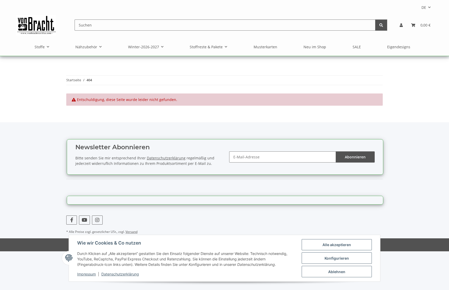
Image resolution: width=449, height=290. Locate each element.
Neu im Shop (314, 46)
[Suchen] (381, 25)
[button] (401, 25)
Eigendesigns (398, 46)
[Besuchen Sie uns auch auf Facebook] (71, 220)
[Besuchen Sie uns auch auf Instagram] (97, 220)
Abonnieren (355, 156)
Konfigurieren (337, 258)
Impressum (86, 274)
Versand (131, 232)
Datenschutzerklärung (120, 274)
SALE (357, 46)
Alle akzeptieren (336, 244)
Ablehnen (336, 271)
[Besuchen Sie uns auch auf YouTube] (84, 220)
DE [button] (423, 7)
